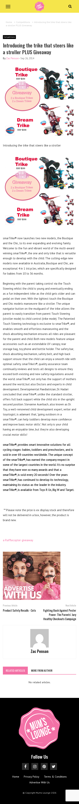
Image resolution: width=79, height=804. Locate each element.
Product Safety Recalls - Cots (19, 610)
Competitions (9, 37)
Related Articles (15, 670)
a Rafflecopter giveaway (18, 540)
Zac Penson (12, 58)
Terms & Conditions (55, 776)
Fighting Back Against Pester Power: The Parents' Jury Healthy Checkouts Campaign (59, 614)
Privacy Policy (31, 776)
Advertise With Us (39, 782)
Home (15, 776)
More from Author (41, 670)
